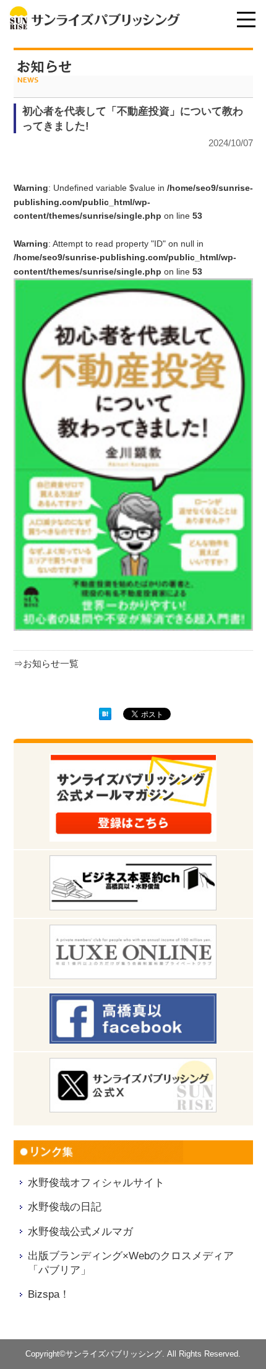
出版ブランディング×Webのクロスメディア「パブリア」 (131, 1262)
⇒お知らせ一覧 (46, 664)
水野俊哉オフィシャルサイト (96, 1182)
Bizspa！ (49, 1294)
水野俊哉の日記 (64, 1206)
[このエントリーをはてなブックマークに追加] (105, 715)
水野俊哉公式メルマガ (80, 1231)
